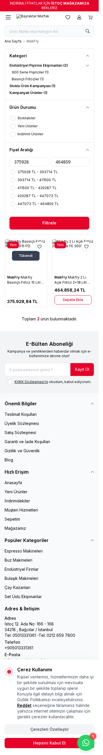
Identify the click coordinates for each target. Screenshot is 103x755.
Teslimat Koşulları (21, 414)
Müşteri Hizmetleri (21, 510)
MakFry (14, 277)
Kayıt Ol (82, 369)
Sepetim (12, 519)
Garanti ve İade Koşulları (27, 441)
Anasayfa (13, 482)
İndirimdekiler (17, 500)
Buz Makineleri (18, 560)
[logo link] (37, 17)
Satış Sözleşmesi (20, 432)
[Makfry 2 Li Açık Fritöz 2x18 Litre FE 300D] (73, 256)
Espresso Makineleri (24, 551)
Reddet (24, 705)
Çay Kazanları (17, 587)
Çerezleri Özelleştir (49, 729)
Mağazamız (15, 528)
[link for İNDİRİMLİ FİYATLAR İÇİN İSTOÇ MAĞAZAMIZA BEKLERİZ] (49, 5)
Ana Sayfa (13, 41)
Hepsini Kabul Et (49, 742)
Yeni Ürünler (16, 491)
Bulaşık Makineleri (21, 578)
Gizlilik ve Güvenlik (22, 450)
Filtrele (49, 222)
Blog (9, 459)
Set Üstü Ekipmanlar (23, 596)
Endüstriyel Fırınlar (22, 569)
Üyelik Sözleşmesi (22, 423)
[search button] (87, 31)
